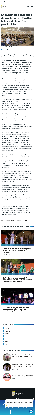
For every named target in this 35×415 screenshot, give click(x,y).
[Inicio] (3, 6)
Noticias (7, 328)
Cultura (7, 333)
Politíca (7, 339)
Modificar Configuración (26, 411)
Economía (7, 336)
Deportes (7, 341)
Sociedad (5, 49)
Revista (7, 344)
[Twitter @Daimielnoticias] (4, 1)
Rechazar (14, 411)
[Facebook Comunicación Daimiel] (2, 1)
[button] (4, 55)
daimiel (25, 220)
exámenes (8, 220)
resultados (19, 220)
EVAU (13, 220)
